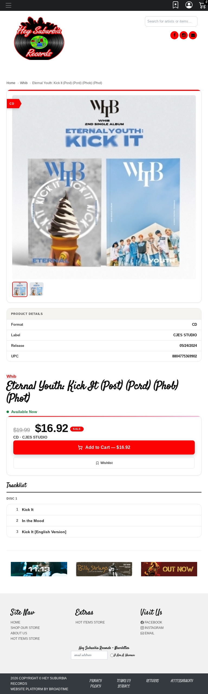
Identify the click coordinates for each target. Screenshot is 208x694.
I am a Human (124, 655)
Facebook (153, 622)
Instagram (154, 628)
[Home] (39, 38)
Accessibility (182, 681)
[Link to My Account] (189, 6)
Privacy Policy (96, 684)
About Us (19, 633)
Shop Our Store (25, 628)
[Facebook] (174, 35)
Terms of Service (124, 684)
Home (10, 83)
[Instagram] (183, 35)
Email (149, 633)
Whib (24, 83)
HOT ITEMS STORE (25, 639)
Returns (152, 681)
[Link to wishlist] (176, 6)
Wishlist (106, 463)
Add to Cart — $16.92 (107, 447)
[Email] (192, 35)
